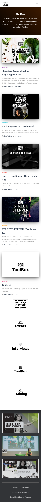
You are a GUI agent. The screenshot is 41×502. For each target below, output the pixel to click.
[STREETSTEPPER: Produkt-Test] (20, 209)
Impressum (25, 487)
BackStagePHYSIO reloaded (18, 126)
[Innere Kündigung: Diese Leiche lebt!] (20, 156)
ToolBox (5, 67)
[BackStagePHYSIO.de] (6, 3)
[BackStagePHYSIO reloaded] (20, 106)
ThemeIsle (28, 497)
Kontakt (15, 487)
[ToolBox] (20, 264)
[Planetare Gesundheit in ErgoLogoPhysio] (20, 50)
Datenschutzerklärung (20, 492)
